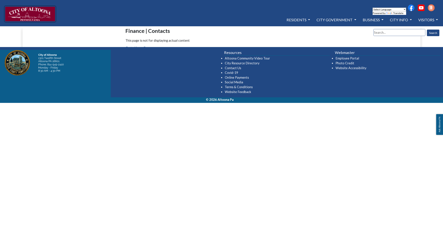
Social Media (234, 82)
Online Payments (237, 77)
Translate (398, 13)
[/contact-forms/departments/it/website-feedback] (431, 8)
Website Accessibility (351, 68)
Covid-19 (231, 73)
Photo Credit (345, 63)
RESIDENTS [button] (297, 20)
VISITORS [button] (426, 20)
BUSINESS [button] (372, 20)
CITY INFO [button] (399, 20)
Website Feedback (238, 92)
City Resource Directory (242, 63)
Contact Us (233, 68)
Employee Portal (347, 58)
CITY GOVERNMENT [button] (335, 20)
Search (433, 32)
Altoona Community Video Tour (247, 58)
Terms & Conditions (239, 87)
